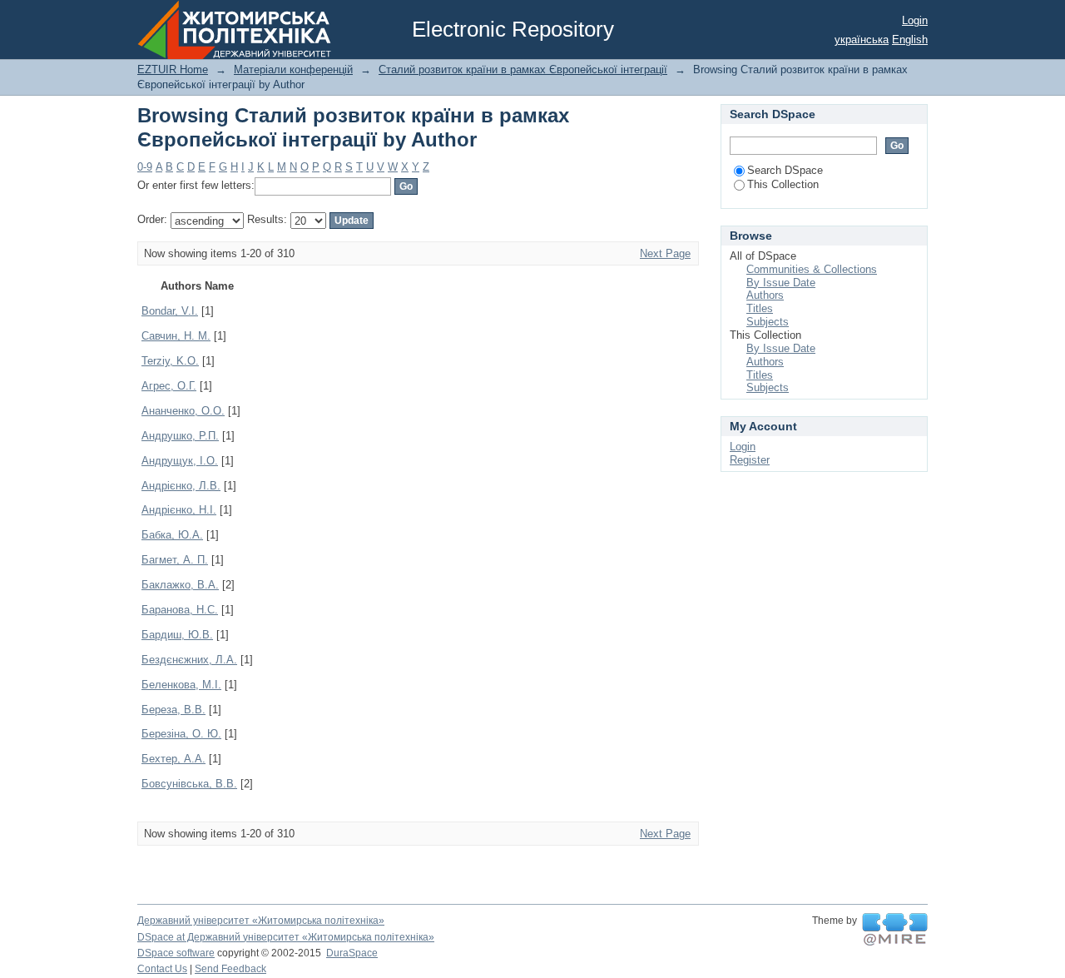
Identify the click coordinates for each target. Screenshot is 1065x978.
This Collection (783, 184)
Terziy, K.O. (170, 361)
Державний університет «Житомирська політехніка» (260, 920)
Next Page (665, 253)
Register (750, 460)
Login (915, 20)
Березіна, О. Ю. (181, 733)
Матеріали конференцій (293, 69)
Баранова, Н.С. (179, 609)
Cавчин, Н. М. (176, 336)
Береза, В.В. (173, 709)
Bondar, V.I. (169, 311)
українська (862, 39)
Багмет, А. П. (174, 560)
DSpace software (176, 953)
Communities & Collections (811, 269)
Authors (765, 295)
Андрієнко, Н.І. (178, 510)
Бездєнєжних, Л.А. (189, 659)
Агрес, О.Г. (168, 386)
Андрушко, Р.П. (180, 435)
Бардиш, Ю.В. (177, 634)
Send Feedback (230, 969)
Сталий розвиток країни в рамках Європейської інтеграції (523, 69)
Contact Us (162, 969)
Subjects (767, 321)
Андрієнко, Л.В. (180, 485)
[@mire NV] (895, 930)
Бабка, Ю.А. (172, 535)
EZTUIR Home (172, 69)
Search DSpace (785, 170)
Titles (759, 308)
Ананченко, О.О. (183, 411)
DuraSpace (352, 953)
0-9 (144, 167)
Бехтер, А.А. (173, 758)
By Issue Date (780, 282)
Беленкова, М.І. (181, 684)
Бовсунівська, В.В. (189, 783)
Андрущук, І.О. (179, 460)
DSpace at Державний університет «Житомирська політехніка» (285, 937)
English (910, 39)
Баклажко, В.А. (180, 584)
